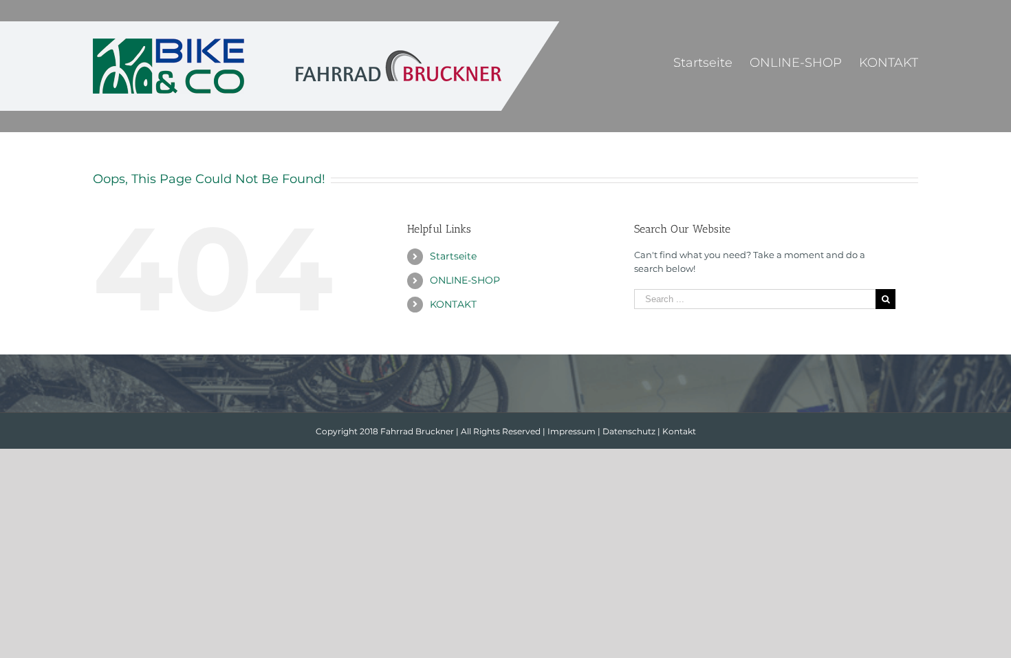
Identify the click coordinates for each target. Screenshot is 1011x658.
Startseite (453, 256)
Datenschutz (628, 431)
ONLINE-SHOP (465, 280)
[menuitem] (711, 62)
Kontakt (679, 431)
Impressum (571, 431)
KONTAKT (453, 304)
